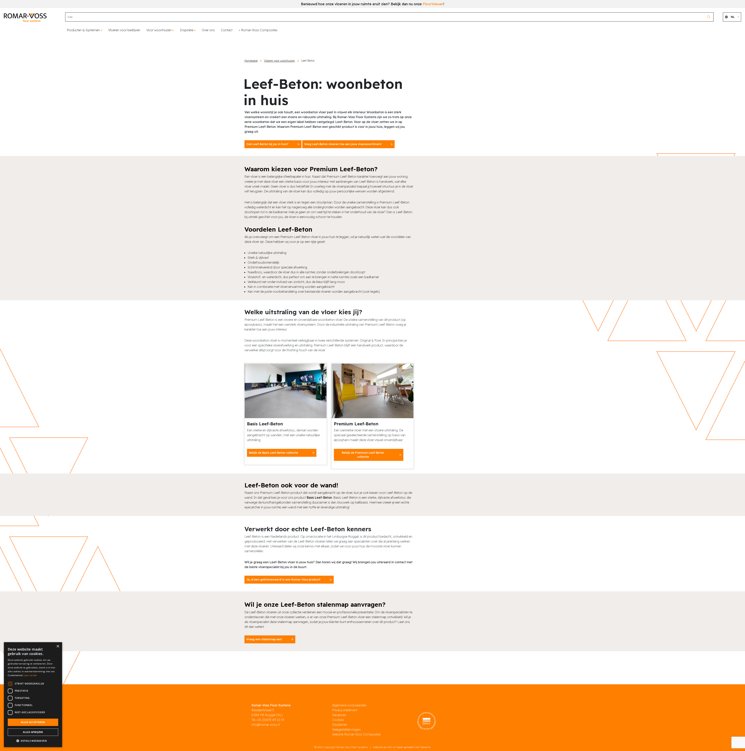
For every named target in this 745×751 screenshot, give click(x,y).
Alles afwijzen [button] (33, 732)
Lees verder (30, 675)
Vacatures (339, 715)
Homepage (251, 60)
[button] (33, 740)
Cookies (338, 720)
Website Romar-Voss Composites (356, 734)
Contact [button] (226, 30)
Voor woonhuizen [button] (159, 30)
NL (733, 17)
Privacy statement (344, 710)
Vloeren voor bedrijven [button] (124, 30)
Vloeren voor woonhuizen (279, 60)
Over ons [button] (208, 30)
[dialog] (33, 694)
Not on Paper (395, 747)
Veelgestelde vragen (346, 729)
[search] (710, 17)
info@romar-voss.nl (265, 725)
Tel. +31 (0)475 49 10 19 (267, 720)
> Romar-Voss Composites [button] (258, 30)
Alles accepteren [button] (33, 722)
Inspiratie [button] (186, 30)
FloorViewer (433, 4)
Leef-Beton (308, 60)
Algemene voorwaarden (349, 705)
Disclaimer (339, 725)
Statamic (425, 747)
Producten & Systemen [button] (83, 30)
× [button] (57, 646)
